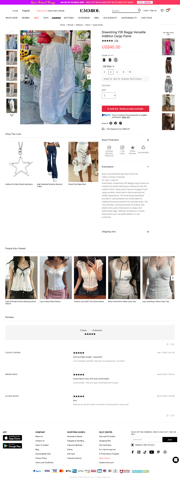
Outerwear (84, 18)
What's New (11, 18)
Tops (45, 18)
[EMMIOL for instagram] (138, 452)
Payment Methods (74, 445)
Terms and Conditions (44, 462)
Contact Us (40, 441)
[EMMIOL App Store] (12, 440)
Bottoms (69, 18)
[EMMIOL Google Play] (12, 448)
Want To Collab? (42, 445)
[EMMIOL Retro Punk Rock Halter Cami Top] (124, 277)
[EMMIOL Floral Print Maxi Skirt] (83, 162)
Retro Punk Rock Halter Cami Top (122, 301)
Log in (145, 10)
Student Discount (106, 462)
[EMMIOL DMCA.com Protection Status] (140, 473)
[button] (11, 31)
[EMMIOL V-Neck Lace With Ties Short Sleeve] (90, 277)
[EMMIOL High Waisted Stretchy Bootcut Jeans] (52, 162)
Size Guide (106, 85)
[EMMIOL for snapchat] (165, 452)
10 (130, 72)
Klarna (70, 449)
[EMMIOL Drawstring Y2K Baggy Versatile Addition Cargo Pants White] (116, 61)
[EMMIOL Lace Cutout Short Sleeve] (56, 277)
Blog (37, 449)
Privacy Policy (41, 458)
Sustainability (129, 18)
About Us (39, 436)
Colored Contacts (74, 458)
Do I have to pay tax (107, 449)
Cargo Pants (98, 25)
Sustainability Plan (43, 454)
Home (62, 25)
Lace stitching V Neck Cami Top (155, 301)
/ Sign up (152, 10)
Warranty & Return (74, 436)
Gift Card (71, 454)
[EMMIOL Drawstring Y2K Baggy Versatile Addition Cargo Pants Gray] (110, 61)
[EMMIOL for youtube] (151, 452)
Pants (88, 25)
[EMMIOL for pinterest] (158, 452)
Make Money (104, 458)
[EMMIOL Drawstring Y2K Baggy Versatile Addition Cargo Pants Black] (104, 61)
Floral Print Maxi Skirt (77, 184)
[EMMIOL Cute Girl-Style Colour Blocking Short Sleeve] (21, 277)
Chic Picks (146, 18)
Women (26, 18)
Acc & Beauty (110, 18)
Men (96, 18)
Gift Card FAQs (105, 445)
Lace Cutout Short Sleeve (50, 301)
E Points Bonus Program (109, 454)
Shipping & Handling (75, 441)
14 (116, 40)
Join (169, 439)
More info (126, 117)
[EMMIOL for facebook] (132, 452)
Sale (36, 18)
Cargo (56, 18)
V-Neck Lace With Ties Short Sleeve (89, 301)
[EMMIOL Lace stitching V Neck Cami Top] (158, 277)
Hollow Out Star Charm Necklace (19, 184)
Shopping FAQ (105, 441)
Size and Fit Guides (107, 436)
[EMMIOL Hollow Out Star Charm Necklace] (20, 162)
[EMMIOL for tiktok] (145, 452)
